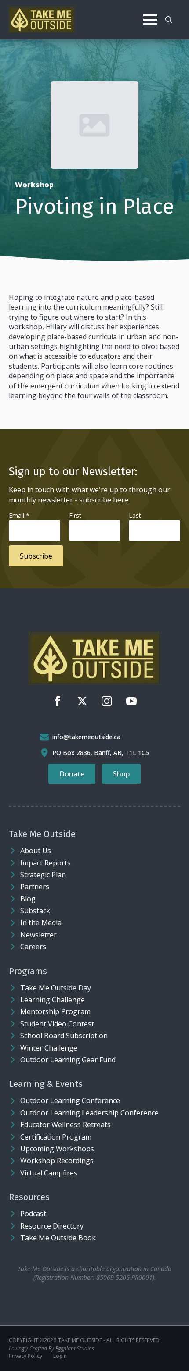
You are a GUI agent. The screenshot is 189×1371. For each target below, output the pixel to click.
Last (135, 515)
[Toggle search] (168, 19)
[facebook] (57, 701)
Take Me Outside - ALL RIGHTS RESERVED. (109, 1340)
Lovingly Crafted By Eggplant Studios (51, 1348)
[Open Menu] (150, 20)
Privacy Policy (25, 1356)
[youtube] (131, 701)
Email (19, 515)
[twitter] (82, 701)
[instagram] (106, 701)
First (75, 515)
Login (60, 1356)
